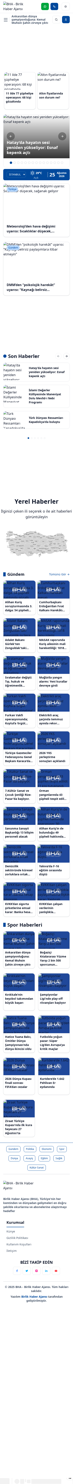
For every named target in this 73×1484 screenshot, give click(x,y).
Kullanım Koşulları (18, 1244)
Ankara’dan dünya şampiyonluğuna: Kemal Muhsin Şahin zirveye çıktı (30, 19)
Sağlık (59, 1158)
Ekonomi (47, 1149)
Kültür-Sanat (37, 1167)
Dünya (14, 1158)
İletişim (11, 1251)
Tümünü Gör (58, 574)
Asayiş (29, 1158)
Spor (61, 1149)
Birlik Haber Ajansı (34, 1296)
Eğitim (44, 1158)
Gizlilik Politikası (17, 1238)
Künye (10, 1231)
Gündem (13, 1149)
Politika (30, 1149)
